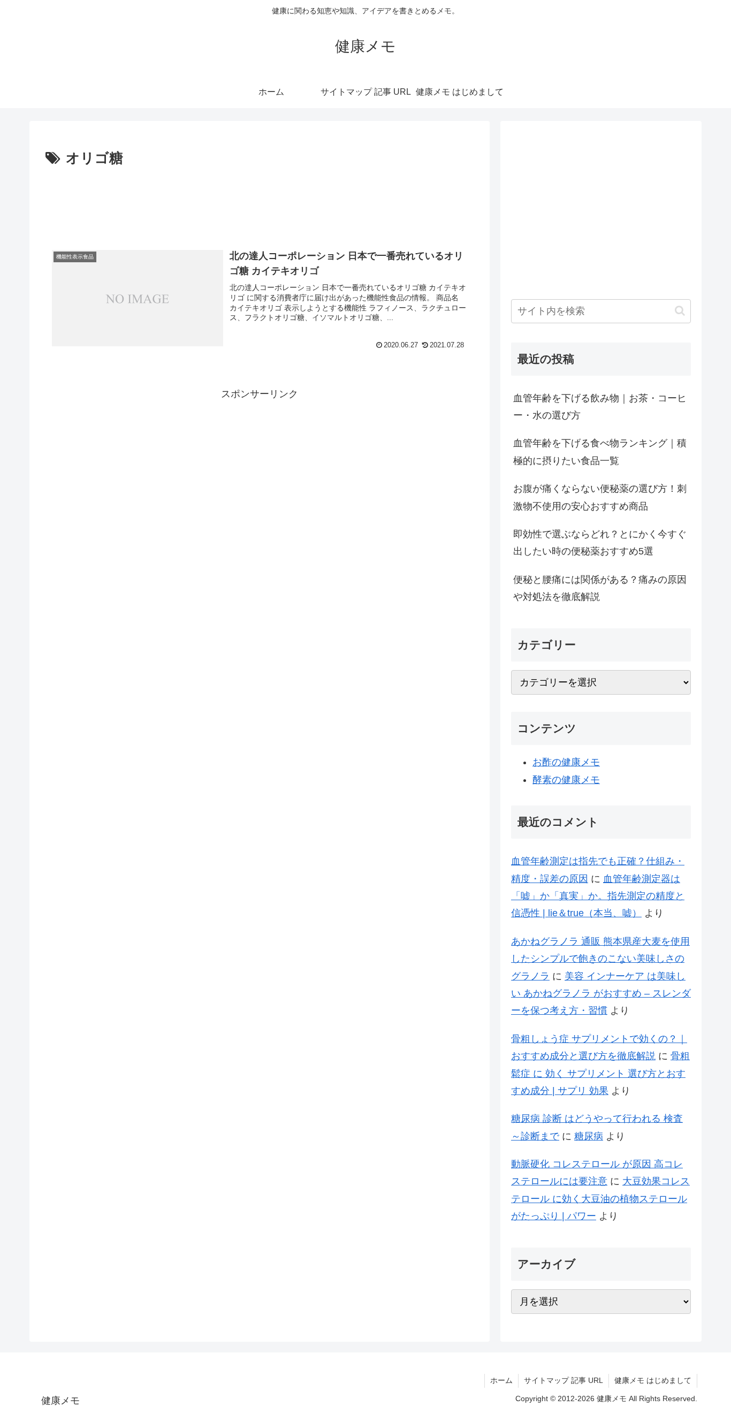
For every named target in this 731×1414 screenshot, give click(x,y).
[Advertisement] (259, 200)
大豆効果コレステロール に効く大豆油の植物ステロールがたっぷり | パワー (600, 1198)
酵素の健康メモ (566, 779)
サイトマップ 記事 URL (563, 1380)
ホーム (501, 1380)
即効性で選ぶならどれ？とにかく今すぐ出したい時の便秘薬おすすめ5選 (600, 543)
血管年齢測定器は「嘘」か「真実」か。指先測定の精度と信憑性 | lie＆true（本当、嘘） (597, 896)
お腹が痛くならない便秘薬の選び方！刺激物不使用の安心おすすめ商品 (600, 497)
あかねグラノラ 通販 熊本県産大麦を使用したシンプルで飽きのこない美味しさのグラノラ (600, 959)
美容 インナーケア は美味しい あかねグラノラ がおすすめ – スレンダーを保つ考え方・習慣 (601, 993)
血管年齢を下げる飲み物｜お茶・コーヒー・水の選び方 (600, 407)
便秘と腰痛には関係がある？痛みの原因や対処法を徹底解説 (600, 588)
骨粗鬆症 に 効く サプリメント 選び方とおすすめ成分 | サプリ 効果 (600, 1073)
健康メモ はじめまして (652, 1380)
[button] (680, 311)
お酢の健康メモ (566, 762)
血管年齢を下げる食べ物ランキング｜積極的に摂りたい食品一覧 (600, 452)
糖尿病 (588, 1136)
